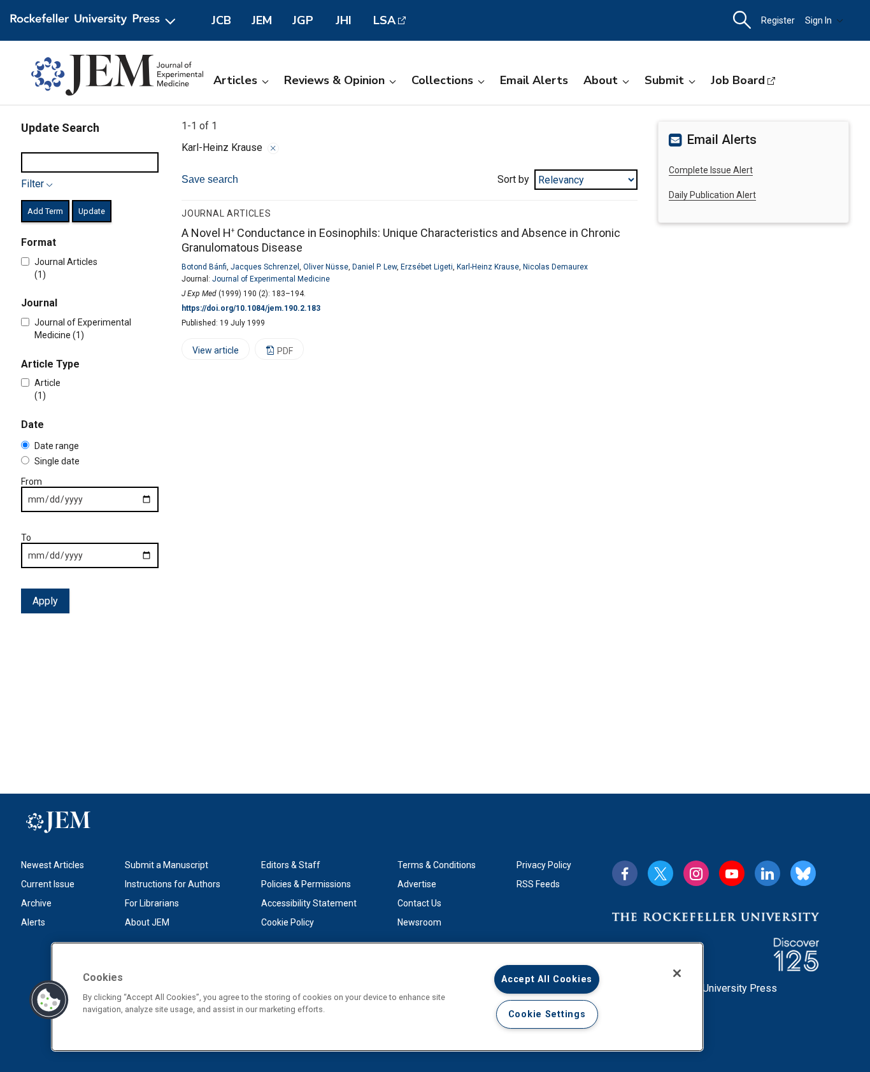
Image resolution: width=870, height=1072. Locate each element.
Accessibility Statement (309, 903)
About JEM (147, 922)
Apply (45, 601)
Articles (235, 80)
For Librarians (152, 903)
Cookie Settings (547, 1014)
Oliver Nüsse (325, 266)
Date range (56, 446)
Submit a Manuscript (166, 865)
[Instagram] (696, 873)
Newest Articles (52, 865)
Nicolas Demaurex (555, 266)
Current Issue (48, 884)
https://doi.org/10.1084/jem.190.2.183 (251, 308)
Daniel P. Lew (374, 266)
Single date (57, 461)
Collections (442, 80)
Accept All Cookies (546, 979)
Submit (664, 80)
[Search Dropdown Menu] (742, 20)
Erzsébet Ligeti (427, 266)
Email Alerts (534, 80)
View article (210, 352)
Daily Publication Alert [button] (712, 195)
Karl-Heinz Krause (488, 266)
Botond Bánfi (204, 266)
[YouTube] (732, 873)
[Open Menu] (95, 20)
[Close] (273, 148)
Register (778, 20)
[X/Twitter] (660, 873)
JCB (221, 20)
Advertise (416, 884)
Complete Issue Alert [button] (711, 170)
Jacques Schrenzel (265, 266)
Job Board (738, 80)
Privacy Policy (544, 865)
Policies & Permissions (306, 884)
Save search (210, 179)
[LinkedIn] (767, 873)
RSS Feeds (538, 884)
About (600, 80)
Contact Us (419, 903)
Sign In (818, 20)
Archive (36, 903)
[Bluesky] (803, 873)
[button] (49, 1000)
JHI (344, 20)
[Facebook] (625, 873)
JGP (302, 20)
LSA (384, 20)
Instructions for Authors (172, 884)
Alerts (33, 922)
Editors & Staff (290, 865)
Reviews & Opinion (334, 80)
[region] (377, 997)
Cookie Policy (287, 922)
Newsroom (419, 922)
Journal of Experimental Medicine (271, 279)
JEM (262, 20)
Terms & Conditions (436, 865)
